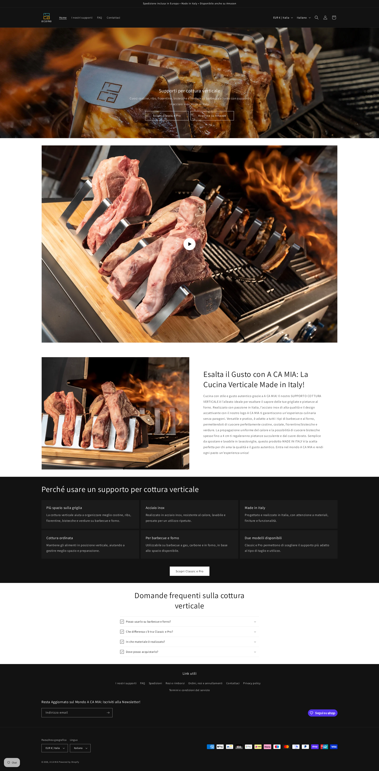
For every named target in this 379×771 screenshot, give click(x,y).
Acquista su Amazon (212, 116)
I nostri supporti (125, 683)
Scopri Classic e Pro (167, 116)
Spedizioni (155, 683)
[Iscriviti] (108, 712)
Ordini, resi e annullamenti (205, 683)
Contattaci (233, 683)
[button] (316, 17)
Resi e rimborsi (175, 683)
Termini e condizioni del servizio (189, 690)
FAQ (142, 683)
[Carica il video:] (189, 244)
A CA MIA (54, 762)
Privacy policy (251, 683)
